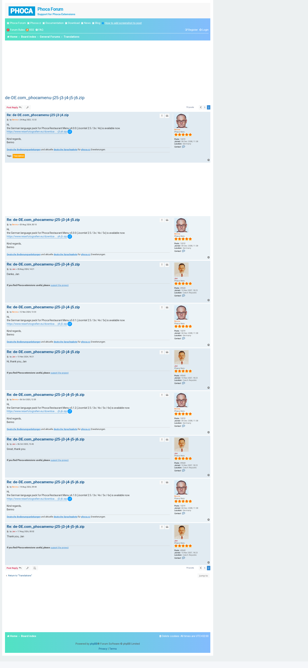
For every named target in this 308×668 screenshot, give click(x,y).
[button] (200, 107)
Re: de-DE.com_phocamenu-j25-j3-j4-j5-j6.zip (45, 394)
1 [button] (204, 107)
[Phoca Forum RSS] (27, 30)
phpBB (93, 643)
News (87, 23)
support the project (59, 285)
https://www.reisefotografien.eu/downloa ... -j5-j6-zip (37, 411)
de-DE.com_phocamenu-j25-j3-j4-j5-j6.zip (44, 97)
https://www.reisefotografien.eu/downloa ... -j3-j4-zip (37, 131)
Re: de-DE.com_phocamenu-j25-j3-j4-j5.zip (43, 220)
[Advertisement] (107, 67)
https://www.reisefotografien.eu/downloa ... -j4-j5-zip (37, 236)
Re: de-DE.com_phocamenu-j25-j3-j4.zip (38, 115)
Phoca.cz (35, 23)
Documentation (55, 23)
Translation (18, 156)
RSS (31, 29)
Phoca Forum (18, 23)
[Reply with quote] (167, 116)
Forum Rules (17, 29)
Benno (177, 129)
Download (74, 23)
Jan (176, 278)
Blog (97, 23)
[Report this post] (162, 116)
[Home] (22, 11)
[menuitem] (39, 30)
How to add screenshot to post (123, 23)
